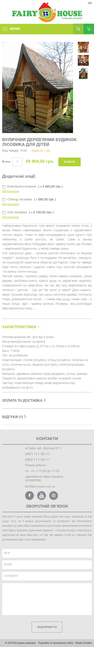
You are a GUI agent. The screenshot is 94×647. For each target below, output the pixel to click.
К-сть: (6, 162)
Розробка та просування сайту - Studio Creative (65, 643)
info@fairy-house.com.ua (40, 487)
